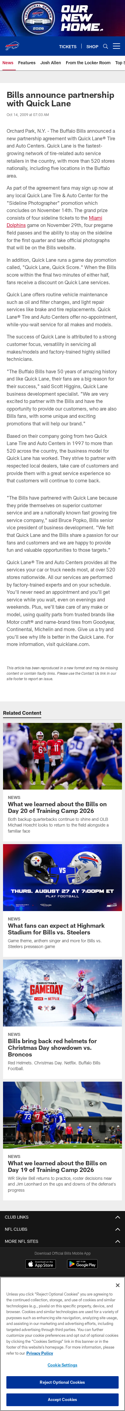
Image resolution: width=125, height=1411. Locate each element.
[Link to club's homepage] (12, 43)
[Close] (117, 1285)
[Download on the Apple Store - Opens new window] (40, 1265)
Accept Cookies (62, 1399)
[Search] (105, 46)
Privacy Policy (39, 1353)
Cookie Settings (62, 1365)
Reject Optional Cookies (62, 1382)
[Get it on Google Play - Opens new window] (82, 1267)
